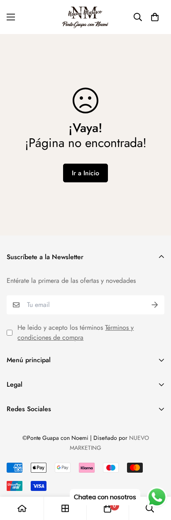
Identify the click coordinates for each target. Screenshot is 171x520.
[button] (154, 17)
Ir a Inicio (85, 173)
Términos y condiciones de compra (75, 332)
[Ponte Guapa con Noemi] (86, 17)
